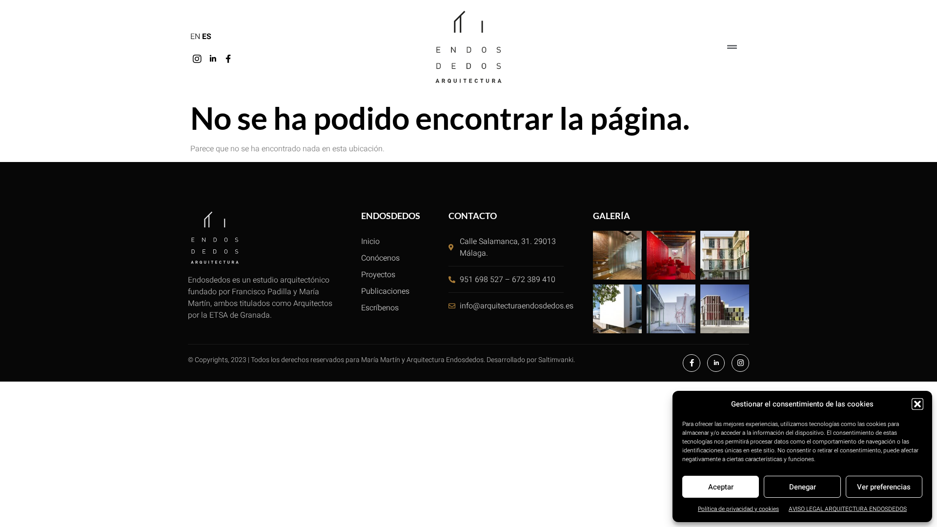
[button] (917, 404)
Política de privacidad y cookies (738, 509)
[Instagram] (197, 59)
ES (206, 36)
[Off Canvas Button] (732, 47)
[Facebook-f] (691, 363)
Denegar (802, 487)
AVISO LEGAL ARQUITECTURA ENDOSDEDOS (848, 509)
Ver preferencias (884, 487)
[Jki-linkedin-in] (213, 59)
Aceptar (720, 487)
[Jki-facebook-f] (228, 59)
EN (195, 36)
